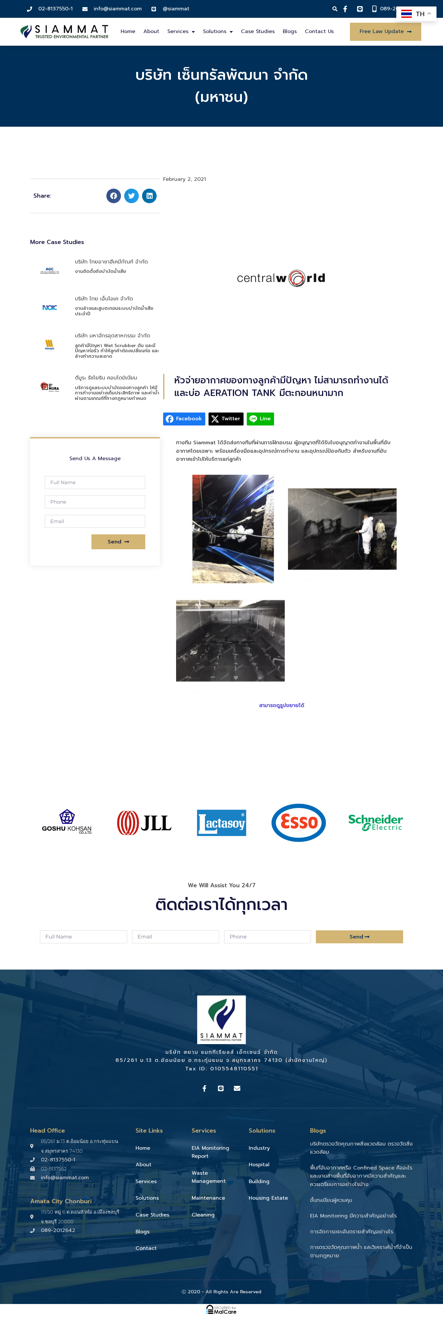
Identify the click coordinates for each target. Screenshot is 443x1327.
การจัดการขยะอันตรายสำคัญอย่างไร (351, 1232)
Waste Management (209, 1177)
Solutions (214, 31)
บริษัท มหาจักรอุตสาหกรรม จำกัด (112, 336)
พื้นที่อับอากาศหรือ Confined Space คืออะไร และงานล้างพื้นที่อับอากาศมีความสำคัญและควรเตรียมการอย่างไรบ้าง (361, 1176)
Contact (146, 1248)
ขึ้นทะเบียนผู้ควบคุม (331, 1200)
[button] (335, 9)
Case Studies (258, 31)
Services (177, 31)
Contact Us (319, 31)
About (151, 31)
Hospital (259, 1165)
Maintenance (208, 1198)
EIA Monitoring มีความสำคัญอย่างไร (353, 1216)
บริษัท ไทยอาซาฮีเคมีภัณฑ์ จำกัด (111, 262)
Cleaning (203, 1215)
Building (259, 1181)
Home (128, 31)
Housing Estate (268, 1198)
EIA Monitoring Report (210, 1152)
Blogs (290, 31)
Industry (259, 1148)
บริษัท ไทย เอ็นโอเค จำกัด (104, 299)
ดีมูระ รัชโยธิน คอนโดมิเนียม (106, 378)
